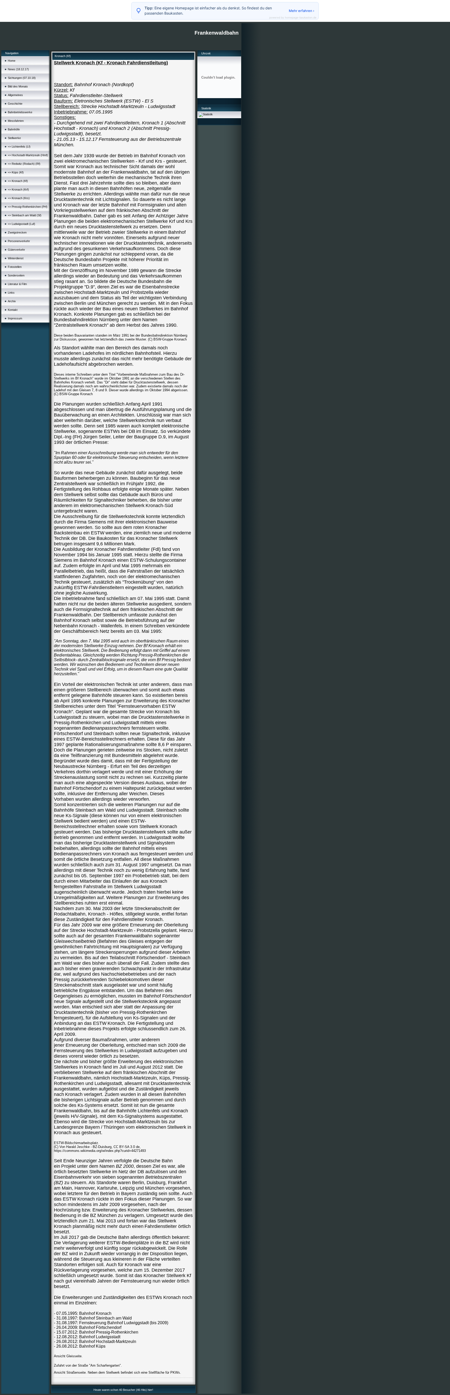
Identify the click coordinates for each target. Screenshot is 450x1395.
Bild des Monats (18, 86)
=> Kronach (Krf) (18, 189)
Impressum (15, 318)
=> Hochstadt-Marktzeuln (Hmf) (28, 155)
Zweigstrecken (17, 232)
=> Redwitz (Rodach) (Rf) (24, 163)
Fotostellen (15, 266)
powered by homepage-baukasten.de (292, 17)
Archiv (12, 301)
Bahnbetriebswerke (20, 112)
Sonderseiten (16, 275)
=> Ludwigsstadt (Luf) (21, 223)
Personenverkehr (19, 241)
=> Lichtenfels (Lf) (19, 146)
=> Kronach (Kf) (18, 180)
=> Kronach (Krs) (19, 198)
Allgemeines (15, 95)
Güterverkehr (16, 249)
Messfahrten (16, 120)
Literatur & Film (17, 284)
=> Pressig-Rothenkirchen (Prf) (27, 206)
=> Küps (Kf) (16, 172)
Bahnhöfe (14, 129)
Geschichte (15, 103)
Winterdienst (15, 258)
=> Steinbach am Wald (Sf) (24, 215)
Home (11, 60)
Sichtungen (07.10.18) (22, 77)
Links (11, 292)
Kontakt (12, 309)
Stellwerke (14, 138)
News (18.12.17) (18, 69)
